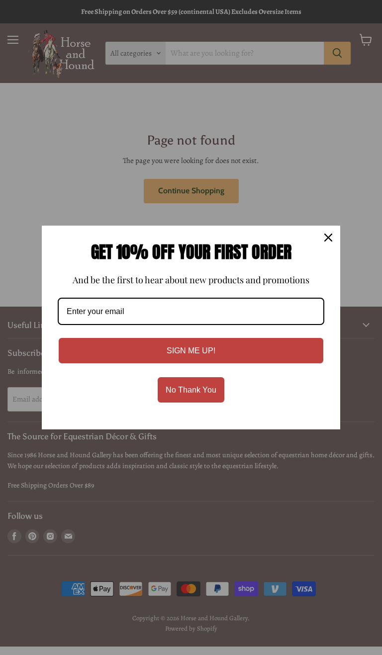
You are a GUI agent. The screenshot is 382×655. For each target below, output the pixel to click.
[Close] (328, 237)
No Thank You (191, 390)
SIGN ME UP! (191, 350)
